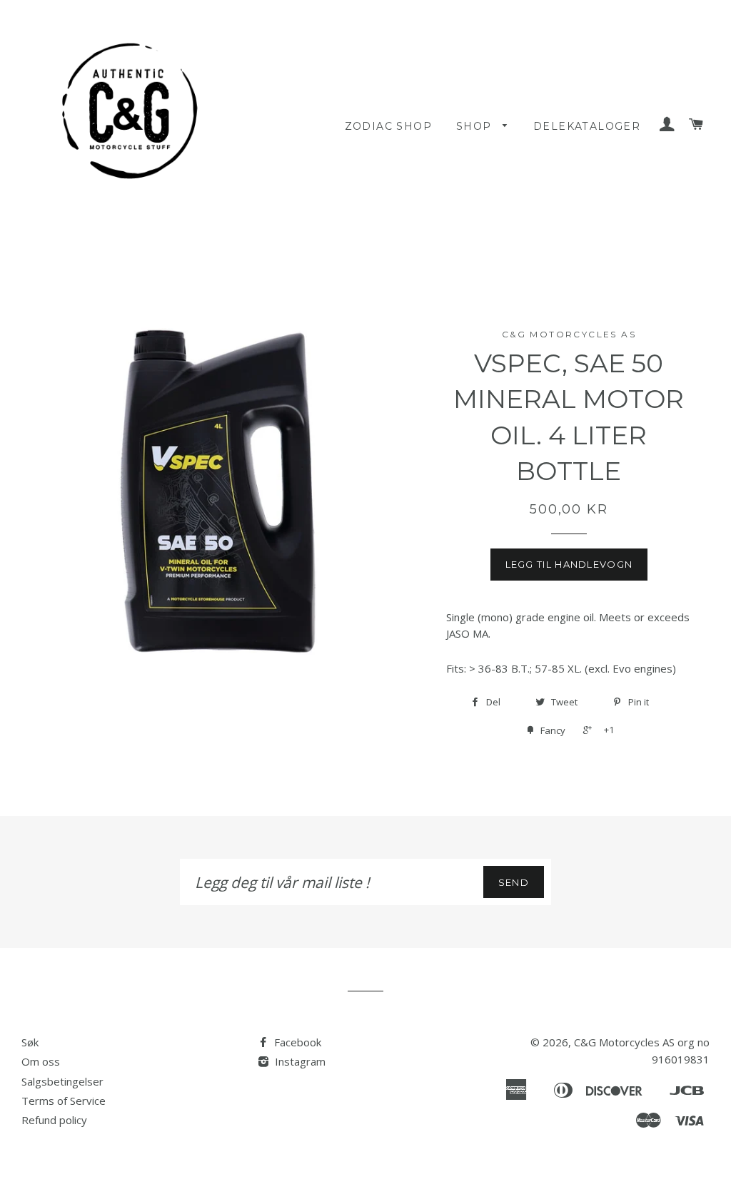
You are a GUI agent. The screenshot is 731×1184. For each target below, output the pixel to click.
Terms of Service (63, 1100)
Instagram (299, 1061)
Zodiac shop (388, 126)
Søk (30, 1042)
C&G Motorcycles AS (624, 1042)
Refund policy (54, 1120)
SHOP (475, 126)
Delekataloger (586, 126)
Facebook (296, 1042)
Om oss (40, 1061)
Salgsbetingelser (62, 1081)
